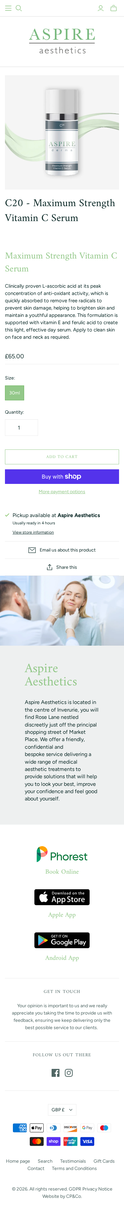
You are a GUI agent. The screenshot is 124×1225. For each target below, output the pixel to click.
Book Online (62, 872)
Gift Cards (104, 1161)
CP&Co (73, 1196)
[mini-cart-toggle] (113, 8)
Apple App (62, 915)
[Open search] (19, 8)
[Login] (100, 8)
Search (45, 1161)
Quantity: (14, 412)
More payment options (62, 492)
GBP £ (58, 1110)
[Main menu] (8, 8)
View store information (33, 532)
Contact (35, 1168)
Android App (62, 958)
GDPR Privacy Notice (90, 1189)
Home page (18, 1161)
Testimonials (73, 1161)
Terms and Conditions (74, 1168)
